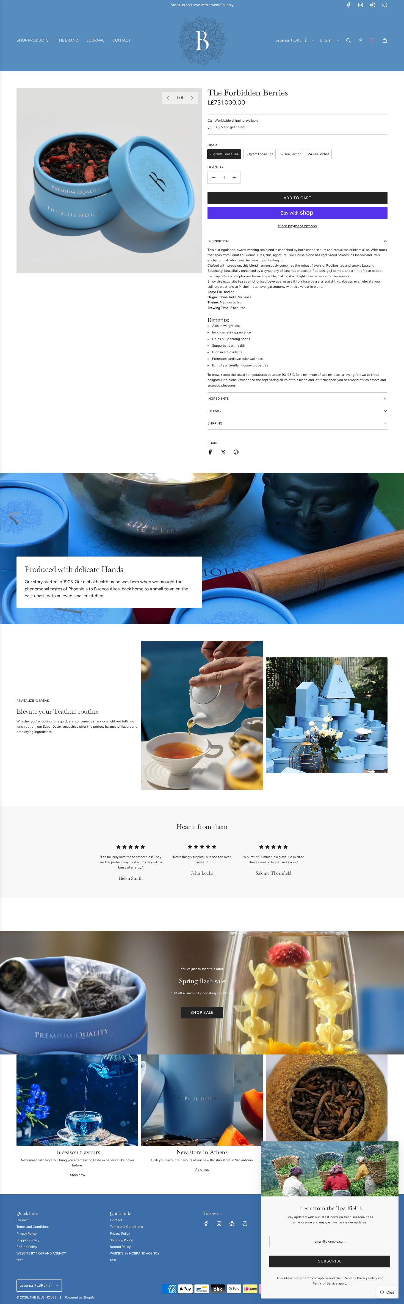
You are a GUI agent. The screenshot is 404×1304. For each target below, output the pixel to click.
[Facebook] (348, 5)
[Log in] (361, 40)
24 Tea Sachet (318, 154)
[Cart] (385, 40)
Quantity (215, 167)
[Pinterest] (373, 5)
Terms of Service (325, 1283)
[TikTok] (385, 5)
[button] (168, 98)
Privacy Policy (367, 1278)
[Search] (348, 40)
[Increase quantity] (234, 177)
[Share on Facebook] (210, 453)
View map (202, 1169)
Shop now (77, 1175)
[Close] (388, 1152)
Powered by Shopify (80, 1297)
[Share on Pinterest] (236, 453)
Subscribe (330, 1261)
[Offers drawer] (373, 40)
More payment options (297, 226)
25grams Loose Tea (224, 154)
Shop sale (202, 1012)
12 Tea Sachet (290, 154)
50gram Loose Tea (259, 154)
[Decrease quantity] (214, 177)
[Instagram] (361, 5)
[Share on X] (223, 453)
